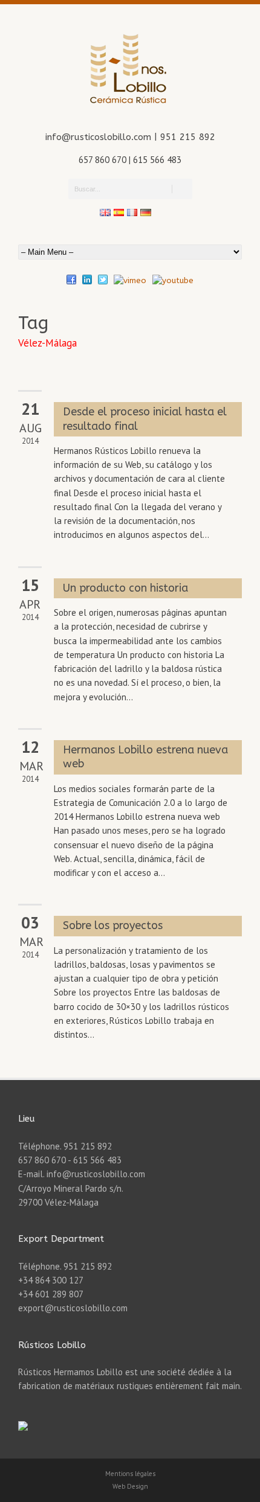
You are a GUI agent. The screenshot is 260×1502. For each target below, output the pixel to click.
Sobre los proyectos (113, 925)
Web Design (130, 1486)
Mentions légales (130, 1473)
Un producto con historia (125, 588)
